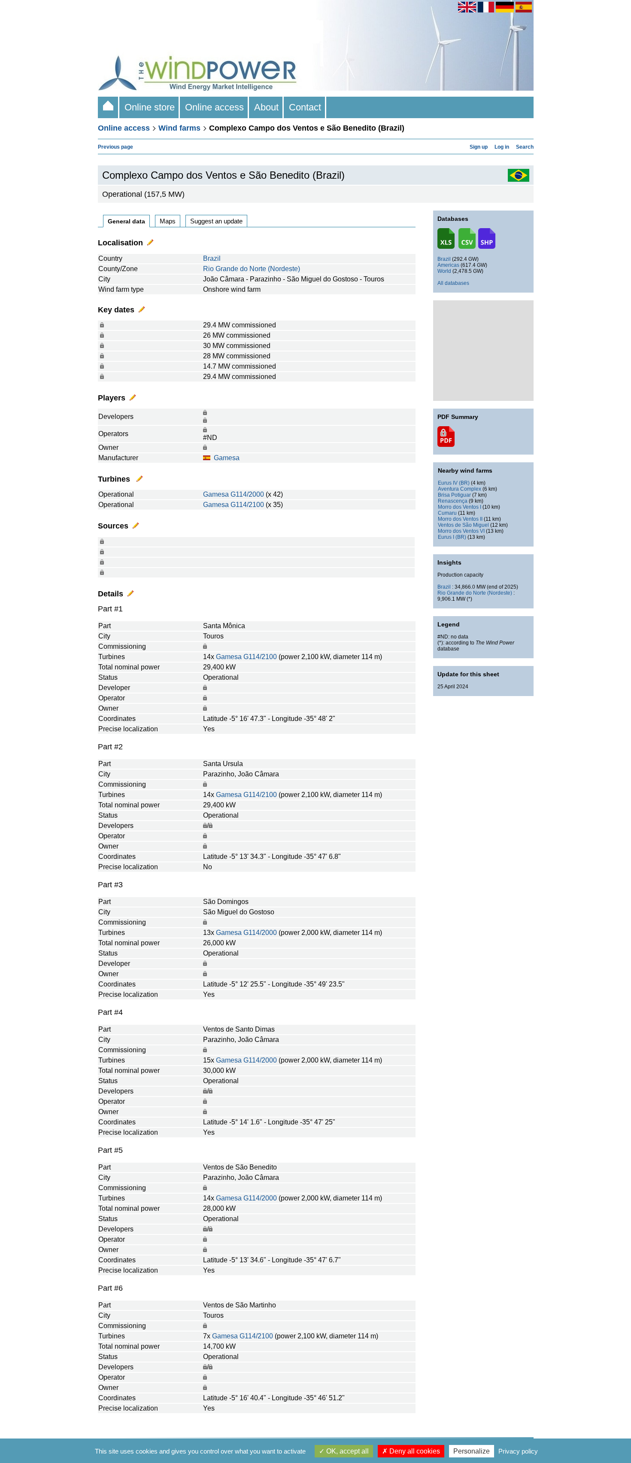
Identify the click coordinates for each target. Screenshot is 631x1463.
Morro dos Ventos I (459, 507)
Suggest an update (216, 221)
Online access (214, 107)
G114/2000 (247, 494)
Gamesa (227, 457)
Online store (149, 107)
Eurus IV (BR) (454, 483)
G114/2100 (247, 504)
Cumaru (447, 513)
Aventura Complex (459, 489)
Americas (448, 265)
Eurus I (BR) (452, 537)
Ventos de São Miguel (463, 525)
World (444, 271)
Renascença (452, 501)
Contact (305, 107)
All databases (453, 283)
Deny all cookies (414, 1451)
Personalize (471, 1451)
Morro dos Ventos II (460, 519)
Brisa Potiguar (454, 495)
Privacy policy (518, 1451)
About (266, 107)
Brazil (212, 258)
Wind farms (179, 128)
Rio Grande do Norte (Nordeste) (251, 268)
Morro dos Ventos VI (461, 531)
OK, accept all (347, 1451)
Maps (168, 221)
